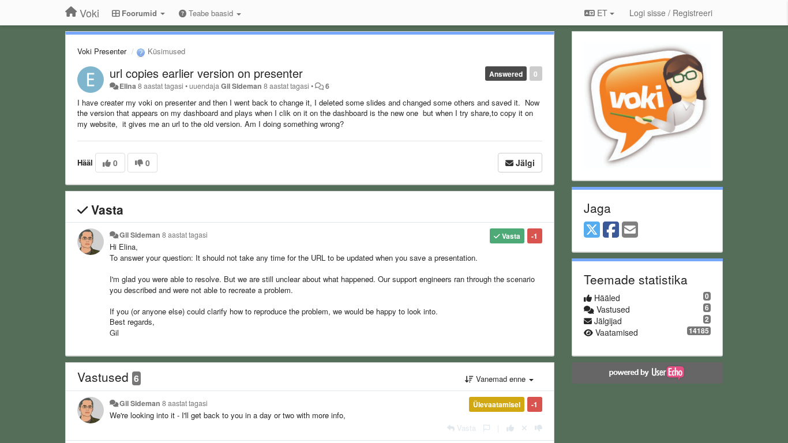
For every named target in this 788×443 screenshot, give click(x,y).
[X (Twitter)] (592, 230)
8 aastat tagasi (185, 235)
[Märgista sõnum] (486, 427)
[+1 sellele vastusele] (510, 427)
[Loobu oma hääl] (524, 427)
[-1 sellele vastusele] (538, 427)
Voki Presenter (101, 51)
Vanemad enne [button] (501, 378)
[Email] (630, 230)
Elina (127, 86)
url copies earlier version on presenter (206, 73)
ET (602, 12)
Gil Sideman (241, 86)
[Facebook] (611, 230)
